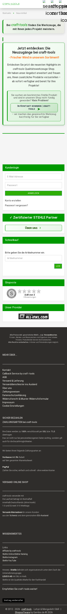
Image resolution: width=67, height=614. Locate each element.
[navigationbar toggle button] (63, 4)
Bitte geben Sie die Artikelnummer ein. (25, 252)
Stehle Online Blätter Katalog (15, 554)
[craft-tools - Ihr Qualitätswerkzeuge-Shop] (10, 4)
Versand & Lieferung (13, 380)
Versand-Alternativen (12, 512)
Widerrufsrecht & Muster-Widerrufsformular (25, 399)
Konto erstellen (13, 200)
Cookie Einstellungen (13, 406)
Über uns (7, 388)
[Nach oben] (58, 609)
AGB (4, 377)
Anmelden (33, 193)
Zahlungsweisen (11, 391)
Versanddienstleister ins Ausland (19, 384)
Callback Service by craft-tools (18, 373)
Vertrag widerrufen (13, 600)
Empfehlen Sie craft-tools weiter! (19, 589)
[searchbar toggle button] (47, 4)
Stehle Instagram (10, 557)
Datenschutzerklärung (14, 395)
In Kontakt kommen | (34, 108)
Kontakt (6, 370)
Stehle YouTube (9, 560)
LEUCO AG (7, 576)
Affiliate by (11, 551)
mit (10, 457)
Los (58, 266)
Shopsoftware (22, 612)
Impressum (8, 402)
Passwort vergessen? (16, 205)
